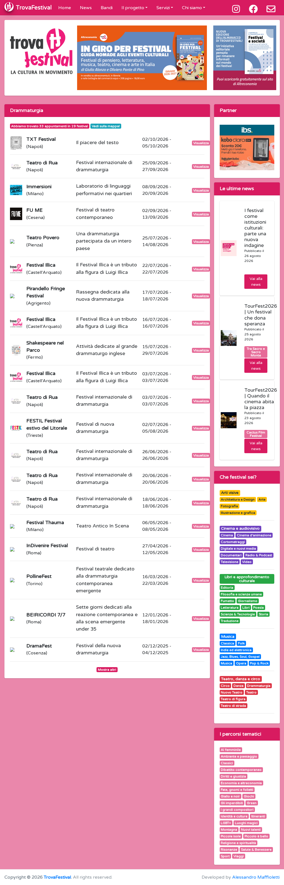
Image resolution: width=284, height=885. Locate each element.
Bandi (107, 8)
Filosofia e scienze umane (241, 594)
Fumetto (227, 601)
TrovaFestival (57, 877)
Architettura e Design (238, 499)
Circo (225, 686)
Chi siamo (192, 8)
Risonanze (229, 849)
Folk (241, 643)
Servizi (163, 8)
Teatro (251, 692)
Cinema (227, 535)
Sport (225, 856)
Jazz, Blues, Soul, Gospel (240, 657)
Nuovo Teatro (231, 692)
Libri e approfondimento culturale (246, 579)
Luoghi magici (246, 823)
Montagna (229, 830)
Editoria (227, 588)
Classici (227, 763)
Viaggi (239, 856)
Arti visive (230, 492)
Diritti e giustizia (233, 776)
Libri (246, 607)
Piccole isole (231, 836)
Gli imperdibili (232, 803)
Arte (261, 499)
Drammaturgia (258, 686)
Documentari (231, 555)
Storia (263, 614)
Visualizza (201, 143)
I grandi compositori (237, 810)
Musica (227, 636)
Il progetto (132, 8)
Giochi (249, 796)
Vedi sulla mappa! (106, 126)
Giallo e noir (230, 796)
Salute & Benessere (256, 849)
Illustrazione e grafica (238, 513)
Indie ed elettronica (236, 650)
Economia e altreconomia (241, 783)
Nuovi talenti (251, 830)
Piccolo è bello (256, 836)
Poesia (258, 607)
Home (64, 8)
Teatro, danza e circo (240, 679)
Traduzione (230, 621)
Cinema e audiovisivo (240, 528)
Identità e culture (234, 816)
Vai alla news (256, 281)
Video (247, 562)
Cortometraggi (233, 542)
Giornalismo (247, 601)
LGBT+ (226, 823)
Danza (239, 686)
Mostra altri (107, 670)
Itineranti (258, 816)
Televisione (229, 562)
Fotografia (229, 506)
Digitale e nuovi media (238, 548)
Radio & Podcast (258, 555)
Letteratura (230, 607)
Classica (227, 643)
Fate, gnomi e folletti (237, 790)
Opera (241, 663)
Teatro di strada (233, 706)
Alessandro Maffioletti (256, 877)
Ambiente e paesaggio (239, 756)
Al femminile (231, 750)
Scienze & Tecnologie (238, 614)
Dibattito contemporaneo (241, 770)
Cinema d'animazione (254, 535)
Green (252, 803)
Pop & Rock (259, 663)
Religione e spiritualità (238, 843)
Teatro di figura (233, 699)
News (86, 8)
